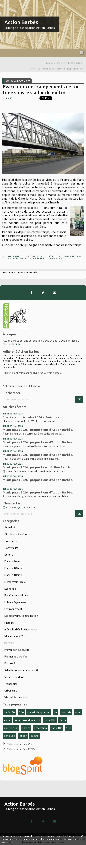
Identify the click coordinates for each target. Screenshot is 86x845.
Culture (8, 554)
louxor (23, 735)
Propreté (9, 663)
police (73, 256)
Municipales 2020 (14, 636)
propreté (66, 712)
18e (68, 728)
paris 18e (9, 735)
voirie (7, 720)
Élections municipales (16, 595)
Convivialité (11, 547)
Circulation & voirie (15, 534)
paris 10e (9, 712)
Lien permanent (14, 256)
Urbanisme (10, 690)
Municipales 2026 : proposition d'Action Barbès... (38, 467)
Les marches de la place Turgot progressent (60, 68)
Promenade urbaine (15, 656)
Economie (10, 588)
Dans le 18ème (13, 574)
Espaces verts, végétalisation (21, 615)
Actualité (9, 527)
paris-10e (56, 728)
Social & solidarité (14, 677)
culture (34, 735)
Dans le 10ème (13, 568)
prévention (40, 728)
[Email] (54, 292)
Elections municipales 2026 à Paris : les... (32, 417)
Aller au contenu (11, 2)
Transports (10, 683)
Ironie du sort (53, 63)
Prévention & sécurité (16, 649)
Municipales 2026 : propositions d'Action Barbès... (38, 429)
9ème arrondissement (27, 720)
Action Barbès (21, 22)
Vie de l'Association (15, 697)
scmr (78, 712)
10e (21, 712)
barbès (26, 728)
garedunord (39, 258)
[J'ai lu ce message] (82, 835)
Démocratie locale (15, 581)
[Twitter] (43, 292)
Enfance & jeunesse (15, 602)
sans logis (12, 258)
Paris (62, 720)
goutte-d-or (11, 728)
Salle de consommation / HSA (21, 670)
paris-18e (49, 720)
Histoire (9, 622)
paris (66, 256)
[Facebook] (31, 292)
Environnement (13, 609)
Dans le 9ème (12, 561)
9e (55, 712)
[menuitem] (56, 63)
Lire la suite (14, 344)
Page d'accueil (75, 63)
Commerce (10, 541)
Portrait (9, 643)
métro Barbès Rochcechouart (21, 629)
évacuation (25, 258)
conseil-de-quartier (38, 712)
